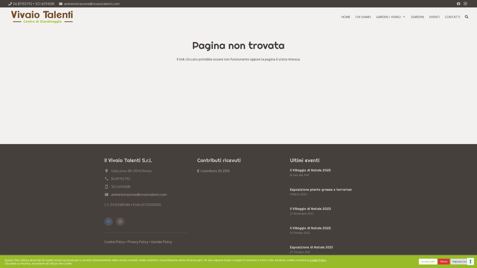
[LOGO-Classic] (42, 16)
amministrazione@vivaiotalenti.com (139, 194)
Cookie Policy (114, 242)
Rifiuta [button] (443, 261)
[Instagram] (465, 3)
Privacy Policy (138, 242)
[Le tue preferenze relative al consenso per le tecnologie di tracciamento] (470, 261)
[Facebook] (458, 3)
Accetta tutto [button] (428, 261)
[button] (404, 16)
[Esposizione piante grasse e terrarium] (331, 192)
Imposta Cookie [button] (461, 261)
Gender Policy (161, 242)
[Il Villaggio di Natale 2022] (331, 230)
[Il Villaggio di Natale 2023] (331, 211)
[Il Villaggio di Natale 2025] (331, 173)
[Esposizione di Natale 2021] (331, 250)
